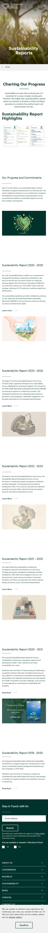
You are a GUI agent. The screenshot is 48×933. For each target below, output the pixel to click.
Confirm (24, 925)
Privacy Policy (40, 833)
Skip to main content (9, 2)
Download (6, 693)
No (20, 847)
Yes (8, 847)
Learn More (7, 406)
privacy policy (15, 917)
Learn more (7, 310)
